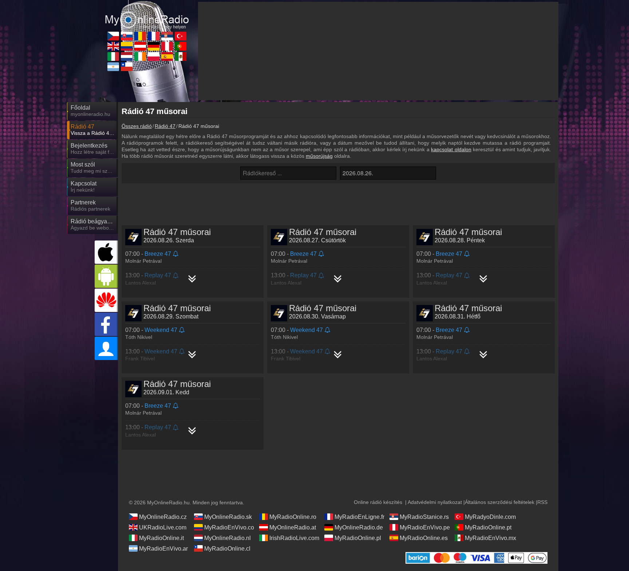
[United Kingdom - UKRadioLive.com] (113, 46)
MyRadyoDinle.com (490, 517)
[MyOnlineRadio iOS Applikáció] (106, 252)
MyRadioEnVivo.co (229, 527)
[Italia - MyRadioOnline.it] (113, 56)
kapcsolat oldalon (451, 149)
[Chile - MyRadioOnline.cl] (126, 66)
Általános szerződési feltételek (499, 502)
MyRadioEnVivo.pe (425, 527)
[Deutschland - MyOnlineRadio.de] (153, 46)
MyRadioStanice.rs (424, 517)
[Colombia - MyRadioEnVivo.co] (126, 46)
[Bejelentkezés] (106, 348)
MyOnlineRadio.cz (163, 517)
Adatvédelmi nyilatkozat (435, 502)
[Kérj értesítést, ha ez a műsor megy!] (176, 254)
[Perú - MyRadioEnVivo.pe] (167, 46)
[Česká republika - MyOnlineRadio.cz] (113, 36)
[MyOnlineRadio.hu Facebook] (106, 324)
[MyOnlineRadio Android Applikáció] (106, 276)
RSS (542, 502)
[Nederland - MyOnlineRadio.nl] (126, 56)
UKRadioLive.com (162, 527)
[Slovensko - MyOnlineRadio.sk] (126, 36)
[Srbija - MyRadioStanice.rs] (167, 36)
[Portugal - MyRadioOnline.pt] (180, 46)
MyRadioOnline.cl (227, 548)
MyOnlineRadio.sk (228, 517)
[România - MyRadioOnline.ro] (140, 36)
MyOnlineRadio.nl (227, 538)
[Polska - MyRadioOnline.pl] (153, 56)
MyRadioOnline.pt (488, 527)
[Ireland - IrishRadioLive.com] (140, 56)
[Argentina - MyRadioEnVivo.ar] (113, 66)
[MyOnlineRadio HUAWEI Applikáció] (106, 300)
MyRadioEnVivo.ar (163, 548)
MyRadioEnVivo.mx (490, 538)
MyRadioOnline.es (424, 538)
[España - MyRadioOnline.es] (167, 56)
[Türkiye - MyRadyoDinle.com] (180, 36)
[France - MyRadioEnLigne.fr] (153, 36)
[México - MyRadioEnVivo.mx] (180, 56)
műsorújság (319, 156)
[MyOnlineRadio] (147, 14)
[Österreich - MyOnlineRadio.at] (140, 46)
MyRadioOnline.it (161, 538)
